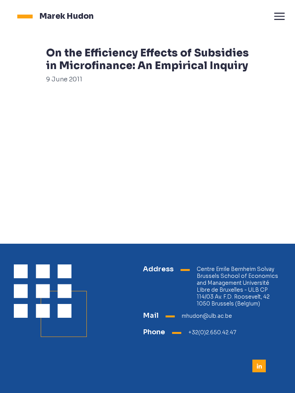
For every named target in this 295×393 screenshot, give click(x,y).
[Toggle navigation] (279, 16)
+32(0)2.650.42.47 (212, 332)
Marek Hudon (67, 16)
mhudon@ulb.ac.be (207, 316)
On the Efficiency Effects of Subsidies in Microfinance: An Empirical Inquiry (147, 59)
